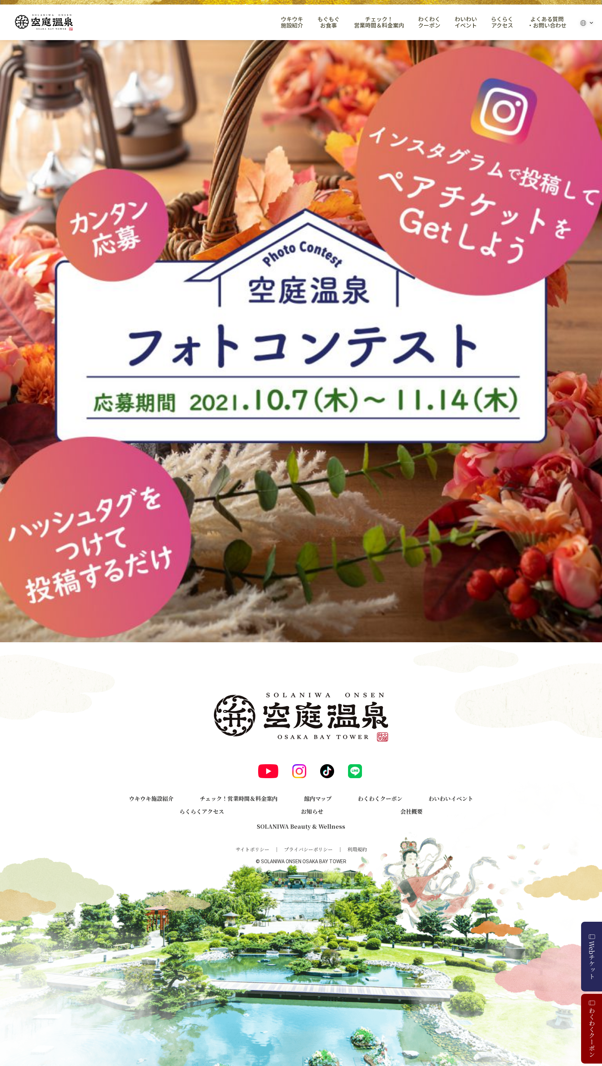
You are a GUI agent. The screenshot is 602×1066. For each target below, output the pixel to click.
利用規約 (357, 849)
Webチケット (591, 960)
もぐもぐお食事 (328, 22)
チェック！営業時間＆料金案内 (379, 22)
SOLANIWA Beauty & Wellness (301, 826)
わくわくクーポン (429, 22)
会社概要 (411, 811)
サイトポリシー (252, 849)
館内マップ (318, 799)
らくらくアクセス (502, 22)
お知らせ (312, 811)
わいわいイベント (466, 22)
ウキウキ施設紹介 (292, 22)
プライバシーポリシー (308, 849)
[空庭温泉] (44, 22)
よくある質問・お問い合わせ (546, 22)
